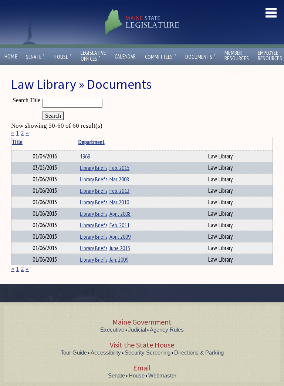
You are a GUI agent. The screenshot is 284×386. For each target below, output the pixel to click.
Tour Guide (74, 352)
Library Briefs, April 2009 (105, 236)
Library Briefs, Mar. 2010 (104, 202)
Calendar (125, 56)
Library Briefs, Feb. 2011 (104, 225)
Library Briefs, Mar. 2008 (104, 179)
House (62, 57)
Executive (112, 329)
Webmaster (162, 375)
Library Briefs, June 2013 (105, 248)
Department (91, 142)
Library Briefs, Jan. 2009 (104, 259)
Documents (200, 57)
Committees (160, 57)
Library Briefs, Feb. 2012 (104, 191)
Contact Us (239, 71)
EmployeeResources (270, 55)
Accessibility (106, 352)
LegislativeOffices (93, 56)
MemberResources (236, 55)
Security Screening (147, 352)
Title (17, 142)
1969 (85, 156)
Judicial (137, 329)
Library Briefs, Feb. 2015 (104, 168)
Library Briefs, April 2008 (105, 213)
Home (10, 56)
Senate (35, 57)
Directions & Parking (199, 352)
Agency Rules (167, 329)
